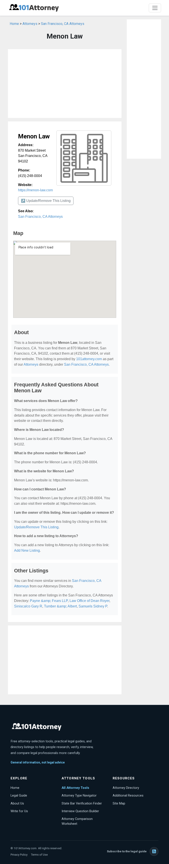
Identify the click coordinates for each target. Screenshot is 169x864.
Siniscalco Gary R (28, 606)
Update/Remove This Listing (36, 527)
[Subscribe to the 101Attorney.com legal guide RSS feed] (154, 851)
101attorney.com (89, 359)
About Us (17, 803)
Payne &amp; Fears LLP (49, 601)
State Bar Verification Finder (82, 803)
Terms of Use (39, 854)
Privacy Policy (19, 854)
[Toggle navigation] (155, 8)
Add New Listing (27, 550)
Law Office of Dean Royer (89, 601)
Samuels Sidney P (93, 606)
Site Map (119, 803)
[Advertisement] (64, 83)
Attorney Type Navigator (79, 795)
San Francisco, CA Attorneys (62, 24)
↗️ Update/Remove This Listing (46, 201)
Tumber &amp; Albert (60, 606)
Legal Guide (19, 795)
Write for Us (19, 811)
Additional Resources (128, 795)
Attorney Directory (126, 788)
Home (14, 24)
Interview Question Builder (80, 811)
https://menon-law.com (35, 190)
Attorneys (29, 24)
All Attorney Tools (75, 788)
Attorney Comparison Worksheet (77, 821)
